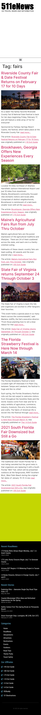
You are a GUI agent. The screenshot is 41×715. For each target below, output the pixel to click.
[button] (20, 60)
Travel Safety (8, 657)
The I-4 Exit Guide (29, 422)
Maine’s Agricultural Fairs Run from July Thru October (18, 224)
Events (5, 644)
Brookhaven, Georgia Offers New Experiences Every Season (19, 154)
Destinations (8, 641)
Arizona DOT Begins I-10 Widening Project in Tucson (20, 568)
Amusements (8, 635)
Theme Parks (8, 654)
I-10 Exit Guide (31, 142)
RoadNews (7, 632)
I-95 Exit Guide (19, 264)
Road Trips (7, 651)
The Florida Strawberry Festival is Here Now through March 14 (20, 346)
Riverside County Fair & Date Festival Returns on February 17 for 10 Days (19, 79)
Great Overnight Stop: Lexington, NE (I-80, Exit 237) (20, 616)
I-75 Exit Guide (19, 215)
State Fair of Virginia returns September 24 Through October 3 (20, 274)
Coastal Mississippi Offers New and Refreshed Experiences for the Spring (18, 599)
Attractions (7, 638)
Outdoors (6, 647)
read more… (25, 132)
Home (5, 628)
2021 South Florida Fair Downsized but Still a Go (17, 431)
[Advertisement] (20, 34)
